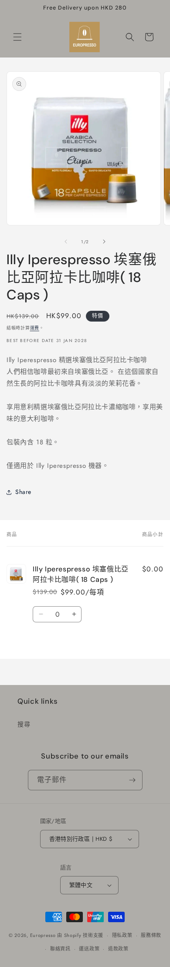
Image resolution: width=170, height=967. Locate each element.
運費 (34, 328)
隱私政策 (122, 935)
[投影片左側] (65, 241)
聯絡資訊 (60, 948)
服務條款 (151, 935)
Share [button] (23, 491)
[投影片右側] (104, 241)
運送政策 (89, 948)
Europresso (44, 935)
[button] (17, 37)
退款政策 (118, 948)
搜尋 (23, 724)
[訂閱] (132, 780)
